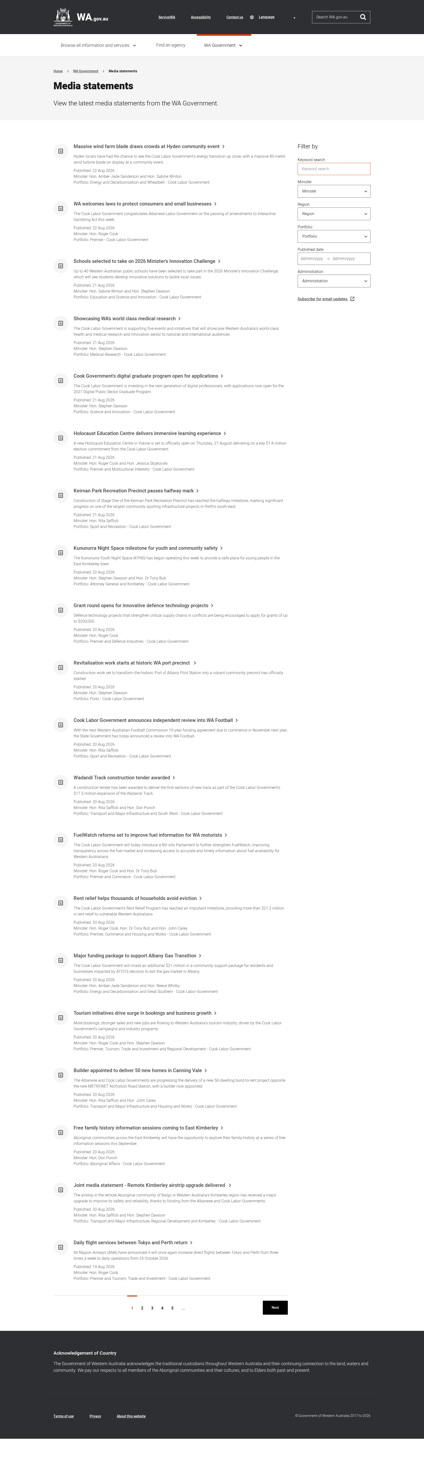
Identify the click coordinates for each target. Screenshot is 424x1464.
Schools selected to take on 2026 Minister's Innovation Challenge (144, 261)
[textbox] (278, 17)
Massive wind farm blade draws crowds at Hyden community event (147, 147)
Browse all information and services (95, 45)
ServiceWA (167, 17)
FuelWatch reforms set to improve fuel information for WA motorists (148, 835)
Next (275, 1307)
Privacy (95, 1416)
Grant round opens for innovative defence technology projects (141, 606)
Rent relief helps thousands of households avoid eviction (135, 898)
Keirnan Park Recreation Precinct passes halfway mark (134, 491)
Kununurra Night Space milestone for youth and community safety (146, 548)
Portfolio (305, 227)
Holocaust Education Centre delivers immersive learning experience (147, 434)
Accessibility (201, 17)
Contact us (234, 17)
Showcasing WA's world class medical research (125, 319)
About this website (131, 1416)
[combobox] (278, 17)
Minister (305, 182)
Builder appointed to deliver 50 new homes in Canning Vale (138, 1071)
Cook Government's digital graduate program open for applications (146, 376)
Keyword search (311, 160)
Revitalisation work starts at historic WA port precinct (132, 663)
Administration (310, 272)
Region (304, 204)
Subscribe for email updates (322, 299)
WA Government (220, 45)
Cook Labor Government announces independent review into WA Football (153, 720)
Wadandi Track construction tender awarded (122, 778)
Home (58, 71)
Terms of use (63, 1416)
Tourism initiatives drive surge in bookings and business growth (143, 1013)
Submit (363, 17)
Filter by (308, 146)
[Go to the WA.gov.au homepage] (80, 17)
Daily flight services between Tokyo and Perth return (130, 1243)
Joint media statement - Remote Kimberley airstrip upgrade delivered (150, 1185)
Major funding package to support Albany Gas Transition (135, 956)
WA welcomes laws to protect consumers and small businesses (143, 204)
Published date (310, 250)
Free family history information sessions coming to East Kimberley (146, 1128)
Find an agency (171, 45)
